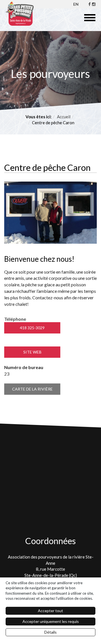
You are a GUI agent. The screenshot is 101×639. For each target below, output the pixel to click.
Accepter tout (50, 610)
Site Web (32, 352)
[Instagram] (93, 4)
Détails (50, 632)
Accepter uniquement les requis (50, 621)
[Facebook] (89, 4)
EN (76, 4)
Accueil (63, 116)
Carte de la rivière (32, 389)
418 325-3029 (32, 327)
